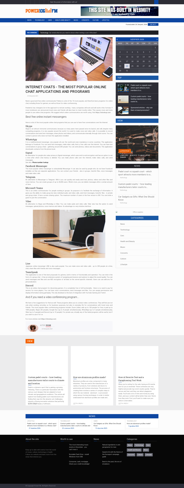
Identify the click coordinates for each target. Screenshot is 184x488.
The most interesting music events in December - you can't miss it (78, 447)
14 (149, 57)
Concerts (85, 20)
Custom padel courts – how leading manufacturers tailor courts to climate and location (75, 426)
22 (155, 61)
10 (127, 57)
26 (138, 66)
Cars (50, 20)
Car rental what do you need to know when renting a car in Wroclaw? (73, 32)
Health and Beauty (62, 20)
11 (132, 57)
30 (120, 71)
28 (149, 66)
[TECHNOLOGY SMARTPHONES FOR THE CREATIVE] (137, 126)
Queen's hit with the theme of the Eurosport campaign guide (112, 454)
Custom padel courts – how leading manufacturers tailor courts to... (141, 87)
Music (76, 20)
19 (138, 61)
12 (138, 57)
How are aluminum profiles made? (139, 424)
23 (120, 66)
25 (132, 66)
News (29, 20)
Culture (96, 20)
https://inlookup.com (103, 112)
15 (155, 57)
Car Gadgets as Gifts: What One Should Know (107, 425)
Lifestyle (105, 20)
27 (144, 66)
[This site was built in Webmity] (119, 11)
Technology (40, 20)
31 (127, 71)
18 (132, 61)
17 (127, 61)
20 (144, 61)
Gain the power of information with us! (63, 2)
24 (127, 66)
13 (144, 57)
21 (149, 61)
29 (155, 66)
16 (120, 61)
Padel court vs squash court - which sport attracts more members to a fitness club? (41, 425)
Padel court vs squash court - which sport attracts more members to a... (141, 110)
